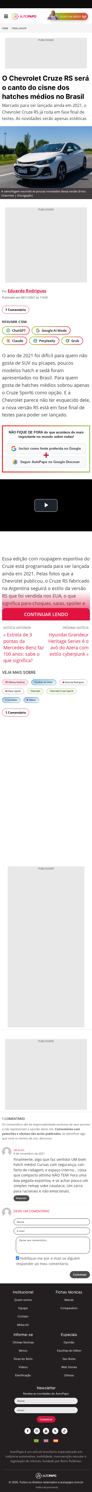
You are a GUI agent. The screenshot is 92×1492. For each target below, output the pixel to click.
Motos (23, 1350)
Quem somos (23, 1300)
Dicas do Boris (23, 1359)
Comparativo (69, 1308)
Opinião (69, 1342)
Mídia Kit (23, 1325)
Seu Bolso (12, 699)
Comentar (80, 1274)
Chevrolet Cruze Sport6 (61, 690)
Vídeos (32, 699)
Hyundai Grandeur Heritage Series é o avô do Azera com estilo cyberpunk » (68, 644)
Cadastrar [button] (46, 1419)
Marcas (69, 1300)
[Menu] (6, 16)
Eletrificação (23, 1375)
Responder (21, 1198)
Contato (23, 1316)
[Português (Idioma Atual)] (36, 1440)
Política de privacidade (47, 1487)
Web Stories (69, 1367)
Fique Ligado (19, 28)
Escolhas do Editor (43, 682)
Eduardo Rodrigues (27, 291)
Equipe (23, 1308)
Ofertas (69, 1375)
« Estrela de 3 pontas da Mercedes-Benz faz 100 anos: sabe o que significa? (23, 647)
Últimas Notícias (16, 682)
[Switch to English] (46, 1440)
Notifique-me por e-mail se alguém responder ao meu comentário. (48, 1261)
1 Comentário (15, 310)
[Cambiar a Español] (56, 1440)
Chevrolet (35, 690)
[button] (68, 16)
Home (5, 28)
